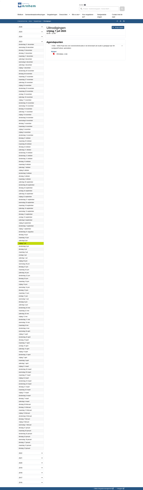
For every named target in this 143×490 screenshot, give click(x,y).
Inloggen (120, 488)
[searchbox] (99, 8)
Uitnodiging (61, 54)
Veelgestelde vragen (101, 16)
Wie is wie (75, 14)
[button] (122, 8)
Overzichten (63, 14)
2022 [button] (20, 453)
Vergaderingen (52, 14)
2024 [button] (20, 36)
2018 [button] (20, 473)
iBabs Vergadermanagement (103, 488)
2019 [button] (20, 468)
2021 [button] (20, 458)
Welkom (20, 14)
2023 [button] (20, 41)
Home (30, 21)
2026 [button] (20, 27)
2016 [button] (20, 482)
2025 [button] (20, 32)
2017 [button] (20, 477)
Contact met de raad (117, 16)
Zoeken (81, 5)
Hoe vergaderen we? (87, 16)
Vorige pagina (118, 27)
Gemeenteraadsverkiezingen (35, 14)
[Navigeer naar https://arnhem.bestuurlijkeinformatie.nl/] (27, 7)
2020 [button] (20, 463)
